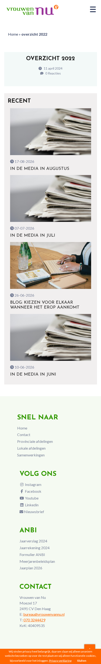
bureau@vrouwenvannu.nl (44, 614)
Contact (23, 434)
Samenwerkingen (31, 455)
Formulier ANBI (32, 554)
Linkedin (31, 505)
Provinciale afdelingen (35, 441)
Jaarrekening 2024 (34, 547)
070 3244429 (34, 620)
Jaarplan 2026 (30, 568)
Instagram (32, 484)
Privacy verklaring (60, 660)
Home (13, 34)
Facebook (32, 491)
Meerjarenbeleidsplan (37, 561)
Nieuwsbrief (33, 511)
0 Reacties (53, 73)
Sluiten (81, 660)
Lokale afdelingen (31, 448)
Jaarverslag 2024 (33, 541)
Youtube (31, 498)
